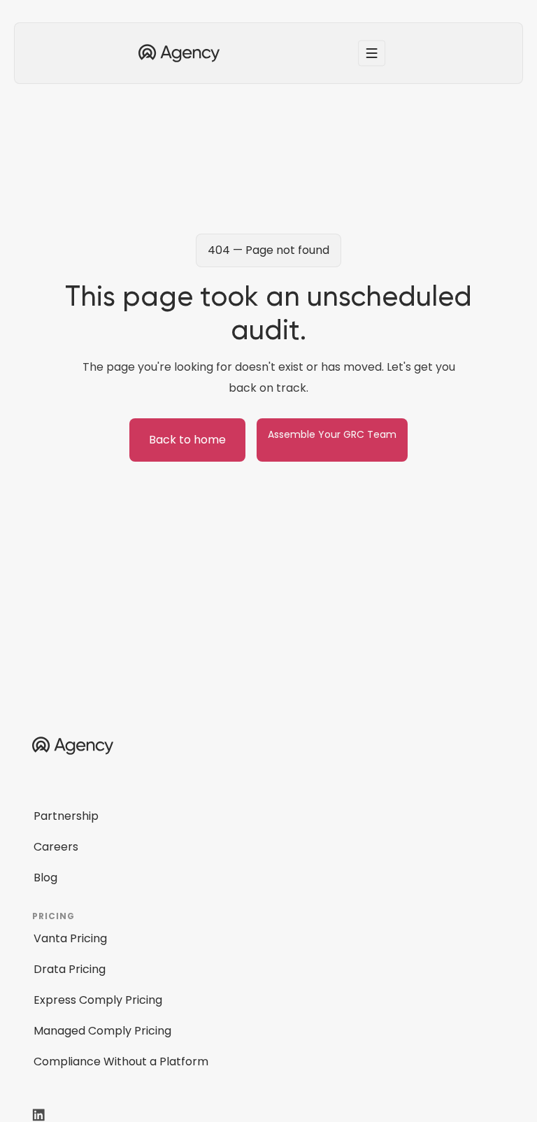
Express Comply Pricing (98, 1000)
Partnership (66, 816)
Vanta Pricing (70, 938)
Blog (45, 877)
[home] (179, 53)
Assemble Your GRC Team (332, 434)
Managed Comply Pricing (102, 1031)
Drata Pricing (70, 969)
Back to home (187, 440)
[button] (372, 53)
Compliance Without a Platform (121, 1061)
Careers (56, 847)
